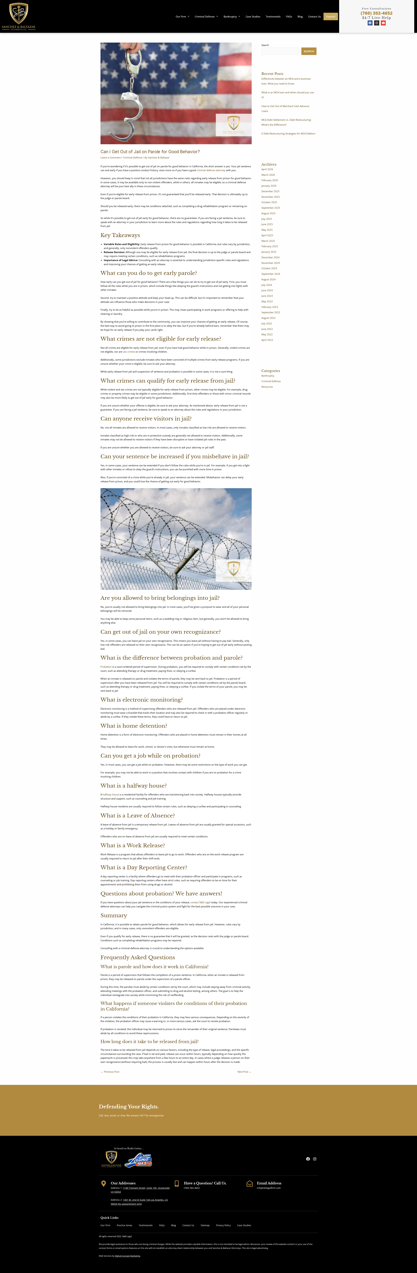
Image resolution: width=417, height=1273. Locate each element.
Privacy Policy (223, 1225)
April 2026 (267, 169)
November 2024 (270, 262)
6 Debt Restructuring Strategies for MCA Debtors (288, 133)
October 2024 (269, 268)
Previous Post (110, 1071)
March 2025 (268, 240)
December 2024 (270, 257)
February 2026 (269, 180)
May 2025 (267, 229)
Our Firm (181, 16)
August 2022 (268, 317)
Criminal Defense (205, 16)
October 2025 (269, 202)
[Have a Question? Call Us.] (177, 1183)
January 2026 (268, 185)
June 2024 (267, 290)
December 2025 (270, 191)
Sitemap (205, 1225)
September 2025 (270, 207)
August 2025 (268, 213)
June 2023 (267, 295)
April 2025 (267, 235)
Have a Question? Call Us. (205, 1183)
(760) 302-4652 (377, 13)
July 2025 (266, 218)
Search (265, 45)
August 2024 (268, 279)
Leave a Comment (111, 157)
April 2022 (267, 340)
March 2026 (268, 174)
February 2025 (269, 246)
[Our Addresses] (104, 1183)
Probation (106, 666)
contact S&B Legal (200, 902)
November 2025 (270, 196)
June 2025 (267, 224)
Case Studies (253, 16)
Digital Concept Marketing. (128, 1255)
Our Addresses (123, 1183)
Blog (300, 16)
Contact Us (314, 16)
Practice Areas (124, 1225)
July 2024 (266, 285)
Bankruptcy (230, 16)
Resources (267, 386)
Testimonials (273, 16)
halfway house (111, 794)
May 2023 (267, 301)
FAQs (289, 16)
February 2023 (269, 307)
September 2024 (270, 273)
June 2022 (267, 329)
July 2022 (266, 323)
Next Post (244, 1071)
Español (330, 16)
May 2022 (267, 334)
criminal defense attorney (211, 170)
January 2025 (268, 251)
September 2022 (270, 312)
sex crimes (129, 351)
